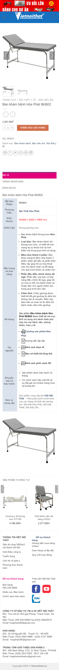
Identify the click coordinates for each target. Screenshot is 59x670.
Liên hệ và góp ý (11, 560)
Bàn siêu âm (46, 100)
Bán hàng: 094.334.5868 (10, 586)
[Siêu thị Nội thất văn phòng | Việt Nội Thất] (29, 15)
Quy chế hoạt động (42, 555)
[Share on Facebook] (10, 152)
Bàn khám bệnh (22, 143)
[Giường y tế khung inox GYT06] (15, 498)
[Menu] (4, 17)
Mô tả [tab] (6, 175)
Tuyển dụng (9, 556)
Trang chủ (9, 100)
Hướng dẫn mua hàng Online (43, 544)
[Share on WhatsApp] (5, 152)
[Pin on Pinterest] (25, 152)
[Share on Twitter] (15, 152)
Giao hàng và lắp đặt (43, 550)
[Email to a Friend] (20, 152)
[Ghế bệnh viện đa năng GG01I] (44, 498)
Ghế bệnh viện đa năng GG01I (44, 517)
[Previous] (7, 56)
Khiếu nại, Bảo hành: (13, 592)
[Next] (52, 56)
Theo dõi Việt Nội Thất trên (43, 580)
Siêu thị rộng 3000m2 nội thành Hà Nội (14, 546)
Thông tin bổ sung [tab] (12, 181)
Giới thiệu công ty (12, 552)
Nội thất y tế (27, 100)
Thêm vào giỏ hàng (33, 127)
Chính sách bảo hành (14, 596)
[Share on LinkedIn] (31, 152)
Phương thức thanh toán (13, 566)
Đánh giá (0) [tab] (9, 188)
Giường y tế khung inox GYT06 (15, 517)
